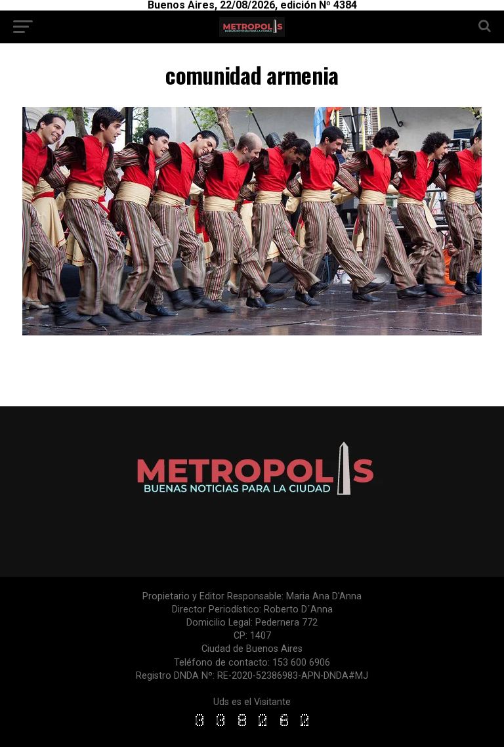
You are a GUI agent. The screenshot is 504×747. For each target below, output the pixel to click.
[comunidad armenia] (252, 332)
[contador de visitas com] (252, 727)
